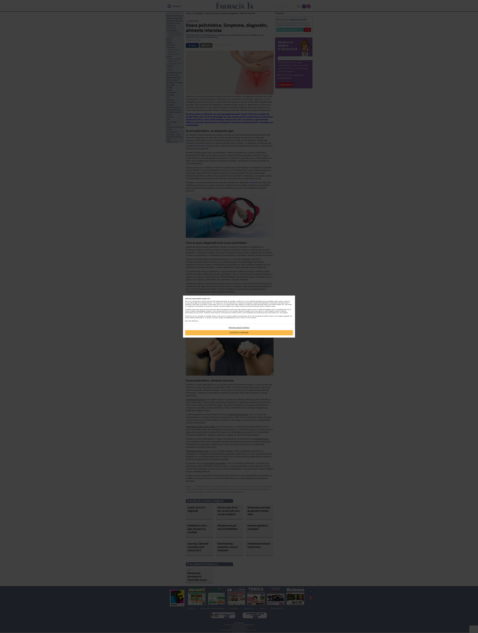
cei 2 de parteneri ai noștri (198, 301)
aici (197, 321)
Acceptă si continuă (239, 333)
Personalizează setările (239, 328)
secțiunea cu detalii (212, 306)
